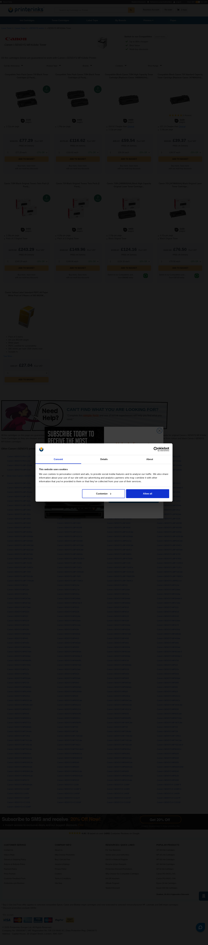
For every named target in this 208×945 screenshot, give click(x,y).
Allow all (147, 493)
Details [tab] (104, 459)
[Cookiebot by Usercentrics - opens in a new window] (156, 449)
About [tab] (149, 459)
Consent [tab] (58, 459)
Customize (102, 493)
